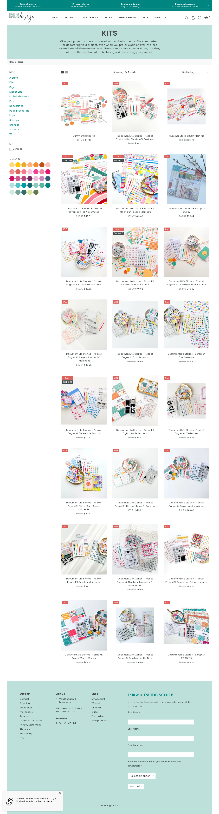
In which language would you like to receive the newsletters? (154, 763)
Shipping (25, 703)
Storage (14, 129)
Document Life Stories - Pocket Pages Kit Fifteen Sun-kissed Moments (83, 506)
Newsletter (26, 707)
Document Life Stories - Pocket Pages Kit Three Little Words (83, 431)
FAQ (22, 737)
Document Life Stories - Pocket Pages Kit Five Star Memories (83, 580)
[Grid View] (63, 71)
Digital (13, 87)
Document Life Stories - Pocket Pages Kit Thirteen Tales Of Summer (135, 504)
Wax (12, 134)
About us (160, 17)
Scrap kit (18, 149)
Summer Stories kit (84, 136)
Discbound (16, 91)
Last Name (133, 728)
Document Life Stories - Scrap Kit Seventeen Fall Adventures (83, 210)
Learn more (45, 801)
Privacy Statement (30, 724)
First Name (133, 712)
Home (12, 62)
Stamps (14, 120)
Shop (68, 17)
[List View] (66, 71)
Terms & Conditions (31, 720)
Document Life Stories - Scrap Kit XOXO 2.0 (186, 656)
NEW (55, 17)
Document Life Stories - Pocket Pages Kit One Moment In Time (135, 656)
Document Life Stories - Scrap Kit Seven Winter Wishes (83, 656)
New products (100, 720)
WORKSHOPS (126, 17)
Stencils (14, 125)
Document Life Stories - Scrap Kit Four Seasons (186, 355)
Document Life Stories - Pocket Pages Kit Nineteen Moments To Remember (135, 582)
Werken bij (26, 733)
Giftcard (96, 707)
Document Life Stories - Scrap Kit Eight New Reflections (135, 431)
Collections (88, 17)
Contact (24, 699)
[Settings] (193, 17)
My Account (98, 699)
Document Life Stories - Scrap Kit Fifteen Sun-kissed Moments (135, 210)
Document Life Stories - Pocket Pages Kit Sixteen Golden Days (83, 283)
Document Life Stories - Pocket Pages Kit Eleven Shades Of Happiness (83, 357)
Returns (24, 716)
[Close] (60, 793)
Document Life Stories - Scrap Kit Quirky (186, 210)
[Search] (187, 17)
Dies (12, 82)
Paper (12, 115)
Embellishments (19, 96)
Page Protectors (19, 110)
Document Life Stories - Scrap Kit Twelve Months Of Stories (135, 283)
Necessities (16, 106)
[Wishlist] (199, 17)
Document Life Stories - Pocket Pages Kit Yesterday (186, 431)
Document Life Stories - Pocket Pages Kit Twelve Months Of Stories (186, 283)
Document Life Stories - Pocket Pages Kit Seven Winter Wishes (186, 504)
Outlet (95, 712)
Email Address (135, 745)
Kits (107, 17)
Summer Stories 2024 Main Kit (186, 136)
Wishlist (96, 703)
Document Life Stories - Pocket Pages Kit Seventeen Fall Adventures (186, 580)
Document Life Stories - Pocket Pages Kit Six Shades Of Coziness (135, 137)
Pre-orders (26, 712)
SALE (145, 17)
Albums (14, 77)
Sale (65, 83)
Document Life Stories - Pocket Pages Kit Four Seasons (135, 355)
